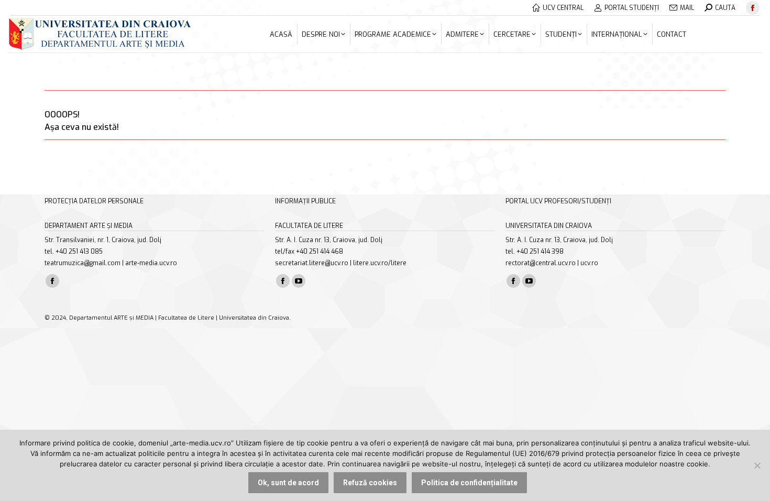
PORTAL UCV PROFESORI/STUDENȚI (558, 201)
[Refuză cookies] (757, 465)
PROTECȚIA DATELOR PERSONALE (94, 201)
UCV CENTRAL (563, 8)
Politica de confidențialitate (469, 482)
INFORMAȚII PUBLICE (305, 201)
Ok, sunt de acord (288, 482)
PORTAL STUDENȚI (631, 8)
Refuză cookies (370, 482)
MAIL (687, 8)
